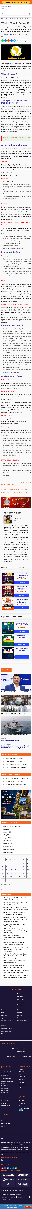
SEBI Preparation (6, 1078)
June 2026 (7, 832)
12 (11, 870)
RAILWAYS (22, 1076)
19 (11, 873)
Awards (3, 1012)
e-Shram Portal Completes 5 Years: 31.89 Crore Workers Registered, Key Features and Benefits (15, 919)
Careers (24, 1109)
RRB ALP (3, 1103)
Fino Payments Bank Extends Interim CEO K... (15, 692)
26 (11, 877)
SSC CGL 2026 (5, 1106)
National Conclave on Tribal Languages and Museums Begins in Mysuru (16, 971)
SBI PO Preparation (7, 1071)
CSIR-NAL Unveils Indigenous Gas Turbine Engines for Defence (15, 913)
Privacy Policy (6, 1199)
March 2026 (8, 841)
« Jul (2, 889)
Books (3, 1129)
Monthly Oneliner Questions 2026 (16, 784)
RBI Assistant (5, 1088)
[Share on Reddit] (8, 40)
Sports (3, 1009)
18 (7, 873)
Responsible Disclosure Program (11, 1194)
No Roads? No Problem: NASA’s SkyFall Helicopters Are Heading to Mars (15, 937)
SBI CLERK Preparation (4, 1074)
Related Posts (6, 670)
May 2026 (7, 835)
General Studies (13, 18)
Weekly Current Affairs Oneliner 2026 (17, 778)
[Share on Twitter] (14, 40)
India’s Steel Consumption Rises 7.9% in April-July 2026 (16, 903)
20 (15, 873)
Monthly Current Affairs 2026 (14, 781)
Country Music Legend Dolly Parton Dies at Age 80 (15, 925)
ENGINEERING (23, 1085)
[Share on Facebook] (11, 40)
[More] (27, 6)
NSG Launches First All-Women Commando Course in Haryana (14, 966)
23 (28, 873)
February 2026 (8, 843)
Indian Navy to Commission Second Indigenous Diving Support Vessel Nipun (16, 908)
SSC (20, 1074)
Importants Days (22, 1020)
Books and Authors (6, 1020)
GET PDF (28, 1206)
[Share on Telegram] (5, 40)
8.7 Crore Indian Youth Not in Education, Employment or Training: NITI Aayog (16, 976)
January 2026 (8, 846)
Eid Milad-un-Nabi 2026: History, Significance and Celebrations (14, 943)
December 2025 (9, 849)
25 (7, 877)
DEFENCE (21, 1082)
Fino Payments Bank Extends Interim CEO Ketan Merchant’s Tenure (15, 899)
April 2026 (7, 838)
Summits (19, 1015)
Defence (19, 1012)
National (19, 993)
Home (3, 18)
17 (2, 873)
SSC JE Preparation (7, 1081)
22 (24, 873)
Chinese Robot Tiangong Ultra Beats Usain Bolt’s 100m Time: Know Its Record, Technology (15, 956)
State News (20, 999)
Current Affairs (21, 1049)
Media (20, 1106)
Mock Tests (4, 1118)
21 (19, 873)
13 (15, 870)
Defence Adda (21, 1051)
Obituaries (4, 1025)
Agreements (4, 1018)
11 (6, 870)
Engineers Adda (10, 1056)
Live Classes (5, 1120)
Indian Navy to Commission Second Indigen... (15, 734)
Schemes (4, 1015)
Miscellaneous (5, 1034)
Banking (19, 1004)
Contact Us (22, 1103)
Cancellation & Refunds (9, 1197)
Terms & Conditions (23, 1197)
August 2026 (12, 826)
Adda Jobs (12, 1049)
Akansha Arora (7, 34)
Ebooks (3, 1126)
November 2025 (9, 852)
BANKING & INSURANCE (22, 1070)
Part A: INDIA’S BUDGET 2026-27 (16, 761)
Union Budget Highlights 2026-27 (16, 767)
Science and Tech (6, 1031)
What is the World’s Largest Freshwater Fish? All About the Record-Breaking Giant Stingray (16, 930)
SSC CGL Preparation (4, 1084)
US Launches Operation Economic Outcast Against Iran (14, 961)
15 (23, 870)
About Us (21, 1100)
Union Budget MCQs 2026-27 (15, 758)
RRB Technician (5, 1100)
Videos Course (5, 1123)
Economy (20, 1018)
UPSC (20, 1087)
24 (3, 877)
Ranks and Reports (6, 1028)
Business (19, 1009)
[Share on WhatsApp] (2, 40)
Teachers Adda (26, 1044)
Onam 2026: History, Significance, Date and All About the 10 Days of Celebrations (16, 949)
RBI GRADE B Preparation (5, 1091)
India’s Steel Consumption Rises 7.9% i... (13, 713)
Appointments (21, 1002)
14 (19, 870)
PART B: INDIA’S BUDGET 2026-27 (17, 764)
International (20, 996)
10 (2, 870)
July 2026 (7, 829)
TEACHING (22, 1079)
